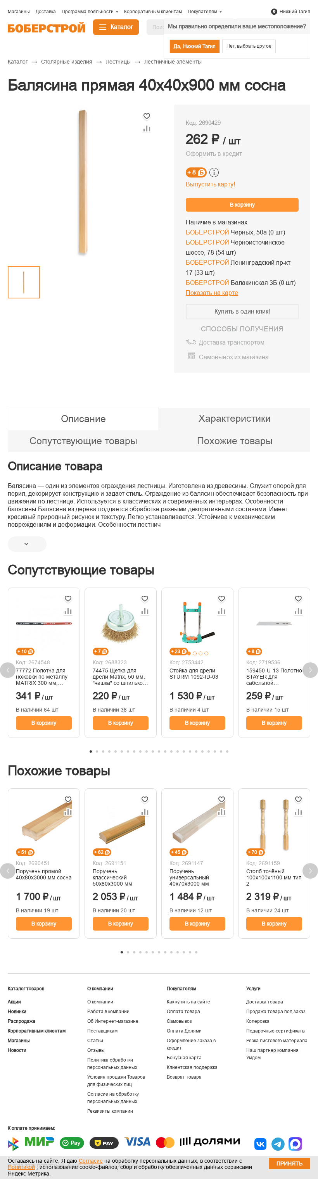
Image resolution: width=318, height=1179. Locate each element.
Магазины (19, 1040)
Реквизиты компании (110, 1111)
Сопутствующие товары (83, 440)
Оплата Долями (184, 1031)
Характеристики (235, 418)
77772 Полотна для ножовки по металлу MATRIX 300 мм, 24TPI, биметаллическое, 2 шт (41, 676)
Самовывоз (179, 1021)
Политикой (21, 1167)
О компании (100, 1002)
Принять (289, 1163)
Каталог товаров (26, 988)
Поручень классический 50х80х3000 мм (112, 877)
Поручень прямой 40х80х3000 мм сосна (44, 874)
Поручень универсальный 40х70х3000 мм (189, 877)
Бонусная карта (184, 1057)
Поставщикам (102, 1031)
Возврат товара (184, 1077)
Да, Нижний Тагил (195, 46)
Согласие (91, 1161)
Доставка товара (264, 1002)
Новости (17, 1050)
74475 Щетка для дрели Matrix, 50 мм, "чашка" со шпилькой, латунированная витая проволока (120, 676)
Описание (83, 418)
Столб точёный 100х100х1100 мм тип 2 (274, 877)
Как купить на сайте (188, 1002)
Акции (14, 1002)
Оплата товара (183, 1011)
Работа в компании (108, 1011)
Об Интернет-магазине (112, 1021)
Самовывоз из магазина (234, 357)
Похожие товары (235, 440)
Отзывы (96, 1050)
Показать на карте (212, 293)
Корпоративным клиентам (37, 1031)
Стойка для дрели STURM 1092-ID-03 (193, 673)
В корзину (242, 205)
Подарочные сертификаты (276, 1031)
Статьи (95, 1040)
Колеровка (258, 1021)
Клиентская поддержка (192, 1067)
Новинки (17, 1011)
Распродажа (21, 1021)
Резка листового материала (277, 1040)
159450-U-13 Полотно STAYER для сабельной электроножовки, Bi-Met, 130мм (274, 676)
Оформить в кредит (214, 153)
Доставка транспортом (231, 342)
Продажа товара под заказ (276, 1011)
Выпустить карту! (210, 184)
